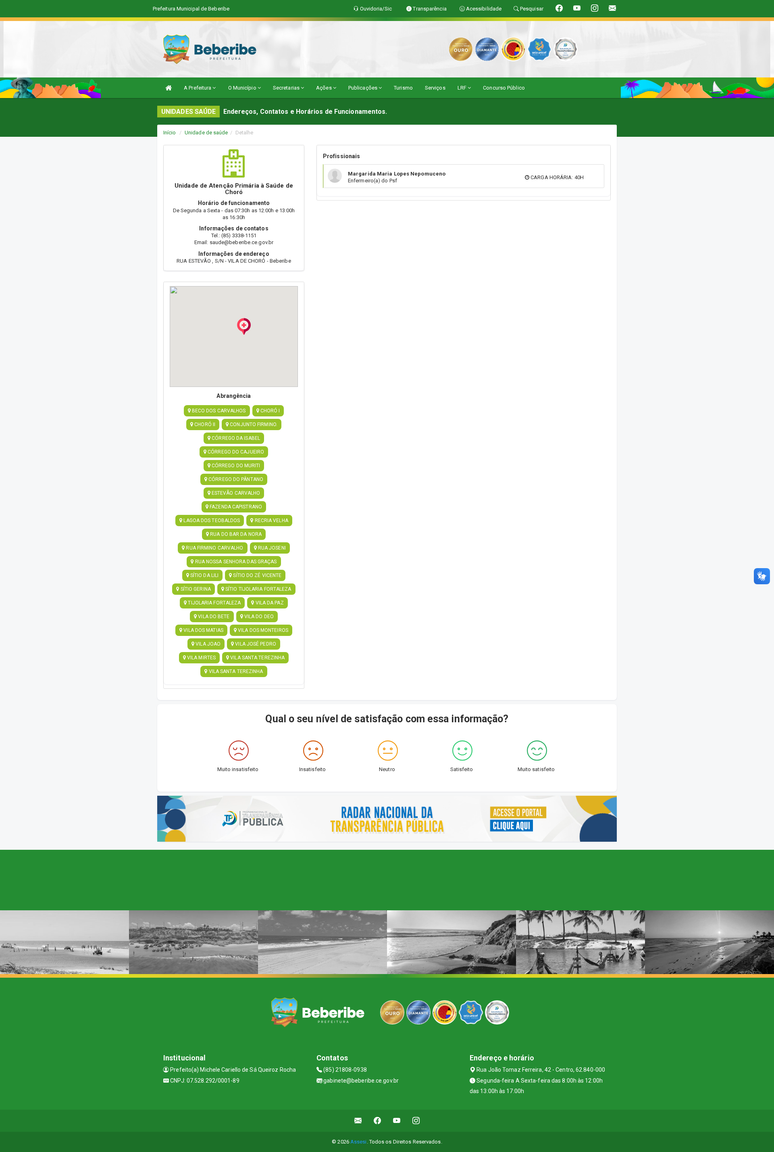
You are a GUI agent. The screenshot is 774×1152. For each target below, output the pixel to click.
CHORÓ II (204, 424)
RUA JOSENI (271, 548)
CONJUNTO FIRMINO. (253, 424)
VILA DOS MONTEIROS (262, 630)
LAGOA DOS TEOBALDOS (211, 520)
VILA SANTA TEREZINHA (257, 658)
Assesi (358, 1142)
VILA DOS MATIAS (202, 630)
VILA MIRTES (201, 658)
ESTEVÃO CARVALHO (235, 493)
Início (169, 133)
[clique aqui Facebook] (377, 1121)
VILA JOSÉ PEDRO (255, 644)
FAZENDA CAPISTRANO (235, 507)
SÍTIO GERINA (195, 589)
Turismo (403, 88)
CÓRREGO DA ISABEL (235, 438)
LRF (463, 88)
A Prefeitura (198, 88)
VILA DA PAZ (269, 603)
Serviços (435, 88)
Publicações (363, 88)
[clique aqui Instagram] (416, 1121)
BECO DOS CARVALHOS (218, 411)
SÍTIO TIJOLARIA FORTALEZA (257, 589)
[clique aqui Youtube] (397, 1121)
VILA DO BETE (213, 616)
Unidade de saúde (206, 133)
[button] (244, 326)
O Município (243, 88)
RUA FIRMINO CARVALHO (214, 548)
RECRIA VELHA (270, 520)
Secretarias (287, 88)
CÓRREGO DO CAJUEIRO (235, 452)
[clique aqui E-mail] (358, 1121)
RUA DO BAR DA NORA (235, 534)
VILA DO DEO (258, 616)
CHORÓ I (269, 411)
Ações (324, 88)
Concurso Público (504, 88)
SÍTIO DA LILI (203, 575)
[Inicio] (168, 87)
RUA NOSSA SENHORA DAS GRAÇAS (235, 562)
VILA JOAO (207, 644)
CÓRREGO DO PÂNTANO (235, 479)
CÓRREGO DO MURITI (235, 465)
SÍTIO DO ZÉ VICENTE (256, 575)
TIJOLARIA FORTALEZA (214, 603)
